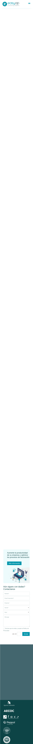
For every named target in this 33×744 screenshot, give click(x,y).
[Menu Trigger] (29, 3)
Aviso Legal (12, 688)
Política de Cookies (12, 690)
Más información (14, 563)
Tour (23, 675)
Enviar (26, 634)
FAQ (23, 673)
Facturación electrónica (16, 35)
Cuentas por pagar (8, 675)
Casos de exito (26, 678)
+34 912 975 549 (12, 664)
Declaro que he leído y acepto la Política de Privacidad (16, 629)
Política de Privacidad (20, 688)
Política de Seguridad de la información (16, 693)
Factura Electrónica (8, 673)
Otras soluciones (7, 678)
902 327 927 (18, 662)
